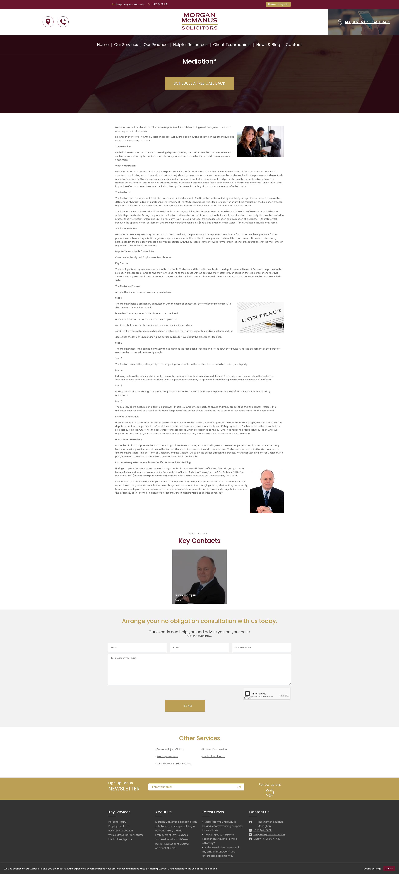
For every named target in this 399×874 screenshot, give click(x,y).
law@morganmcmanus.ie (130, 4)
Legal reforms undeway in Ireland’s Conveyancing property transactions (222, 826)
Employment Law (167, 756)
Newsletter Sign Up (278, 4)
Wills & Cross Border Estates (174, 763)
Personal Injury (117, 822)
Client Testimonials (232, 44)
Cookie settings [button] (372, 868)
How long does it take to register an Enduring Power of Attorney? (220, 839)
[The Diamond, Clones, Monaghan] (48, 21)
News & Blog (268, 44)
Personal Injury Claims (170, 749)
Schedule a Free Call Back (199, 83)
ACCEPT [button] (389, 868)
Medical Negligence (120, 839)
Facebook (269, 792)
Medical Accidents (213, 756)
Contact (294, 44)
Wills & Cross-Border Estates (126, 835)
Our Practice (156, 44)
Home (103, 44)
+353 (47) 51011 (160, 4)
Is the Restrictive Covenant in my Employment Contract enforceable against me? (221, 852)
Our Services (126, 44)
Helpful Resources (190, 44)
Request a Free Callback (367, 21)
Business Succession (214, 749)
